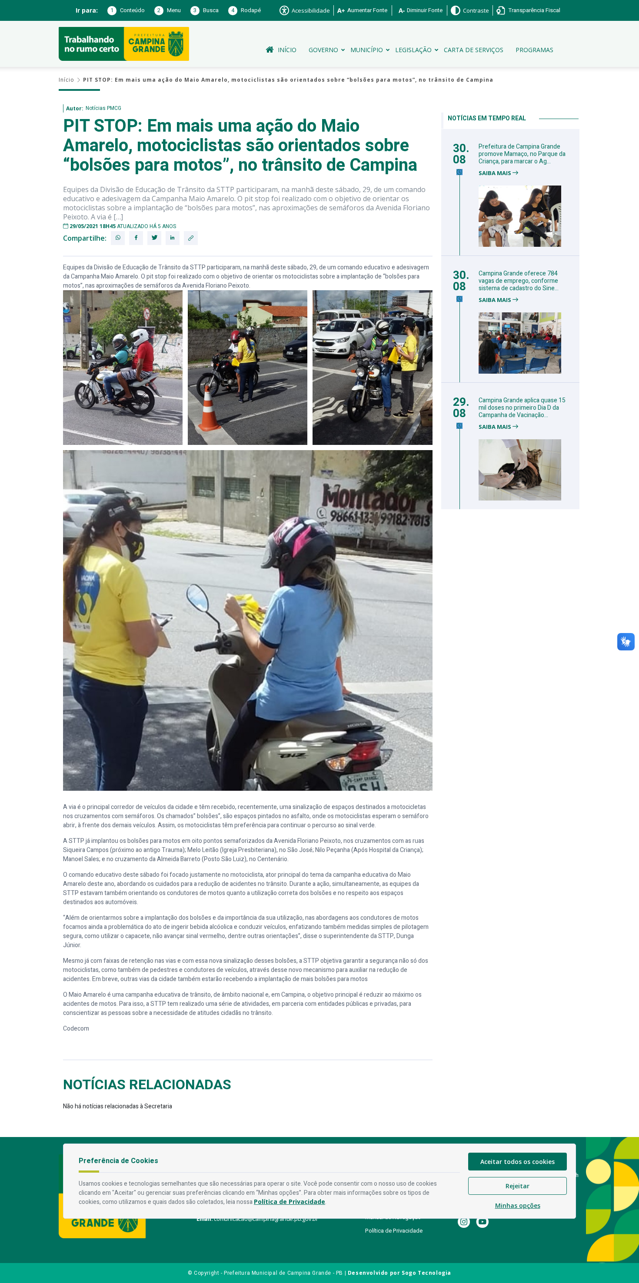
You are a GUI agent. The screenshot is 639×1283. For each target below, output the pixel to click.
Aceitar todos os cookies (517, 1161)
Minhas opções (517, 1205)
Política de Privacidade (394, 1231)
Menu (169, 10)
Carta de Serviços (473, 50)
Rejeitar (517, 1186)
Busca (206, 10)
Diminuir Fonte (425, 10)
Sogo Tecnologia (426, 1272)
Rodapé (246, 10)
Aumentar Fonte (367, 10)
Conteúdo (127, 10)
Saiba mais (496, 173)
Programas (534, 50)
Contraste (476, 10)
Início (287, 50)
